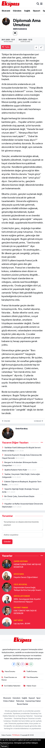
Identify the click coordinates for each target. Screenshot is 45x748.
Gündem (17, 11)
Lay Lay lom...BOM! (22, 624)
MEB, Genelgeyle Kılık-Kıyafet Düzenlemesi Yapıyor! (27, 600)
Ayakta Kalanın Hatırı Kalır (15, 470)
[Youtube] (27, 664)
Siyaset (36, 11)
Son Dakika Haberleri (12, 686)
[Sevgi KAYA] (7, 576)
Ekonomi (6, 11)
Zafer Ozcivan (20, 561)
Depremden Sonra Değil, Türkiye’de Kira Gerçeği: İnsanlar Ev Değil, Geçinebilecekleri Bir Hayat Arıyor (28, 589)
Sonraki (37, 421)
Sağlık (27, 11)
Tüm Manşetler (32, 677)
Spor (38, 698)
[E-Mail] (15, 33)
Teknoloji (20, 701)
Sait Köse (18, 620)
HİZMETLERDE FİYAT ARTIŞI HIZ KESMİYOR (27, 565)
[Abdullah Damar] (7, 599)
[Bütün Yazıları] (42, 443)
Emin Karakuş (20, 29)
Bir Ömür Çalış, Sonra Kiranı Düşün (19, 496)
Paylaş (7, 47)
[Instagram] (22, 664)
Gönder (7, 542)
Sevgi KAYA (19, 574)
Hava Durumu (10, 671)
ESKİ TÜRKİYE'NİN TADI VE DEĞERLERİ (25, 612)
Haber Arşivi (31, 686)
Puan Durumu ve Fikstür (9, 678)
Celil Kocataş (20, 584)
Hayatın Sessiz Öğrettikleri (26, 577)
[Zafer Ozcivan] (7, 564)
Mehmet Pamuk (21, 608)
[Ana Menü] (41, 4)
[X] (18, 664)
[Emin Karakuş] (6, 21)
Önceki (7, 421)
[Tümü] (42, 556)
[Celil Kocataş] (7, 587)
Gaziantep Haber (33, 701)
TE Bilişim (16, 735)
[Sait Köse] (7, 622)
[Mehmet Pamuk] (7, 610)
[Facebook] (14, 664)
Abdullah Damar (22, 596)
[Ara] (38, 4)
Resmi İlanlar (22, 704)
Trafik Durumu (31, 671)
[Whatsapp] (31, 664)
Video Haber (9, 701)
